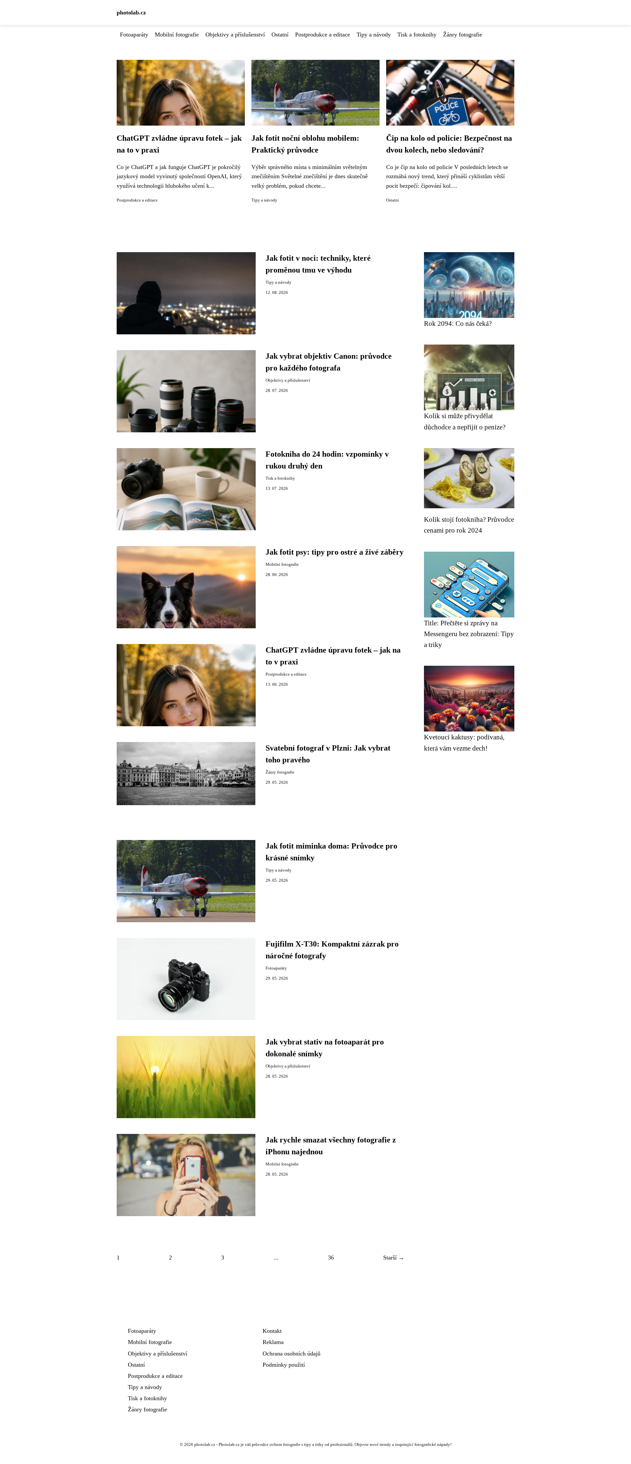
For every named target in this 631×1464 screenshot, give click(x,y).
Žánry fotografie (462, 34)
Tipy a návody (374, 34)
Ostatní (280, 34)
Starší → (393, 1257)
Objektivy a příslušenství (235, 34)
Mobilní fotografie (177, 34)
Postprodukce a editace (322, 34)
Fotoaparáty (134, 34)
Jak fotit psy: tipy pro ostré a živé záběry (335, 552)
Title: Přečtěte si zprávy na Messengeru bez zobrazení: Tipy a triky (469, 634)
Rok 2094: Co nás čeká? (458, 323)
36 (331, 1257)
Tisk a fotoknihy (416, 34)
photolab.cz (131, 12)
